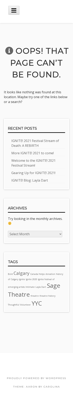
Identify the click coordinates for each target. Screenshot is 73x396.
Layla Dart (40, 287)
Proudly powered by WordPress (36, 378)
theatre (35, 295)
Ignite (22, 279)
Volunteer (25, 304)
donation (50, 274)
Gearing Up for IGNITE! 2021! (33, 173)
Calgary (21, 273)
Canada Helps (37, 274)
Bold (10, 274)
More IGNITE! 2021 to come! (32, 153)
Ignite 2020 (31, 279)
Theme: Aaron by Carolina (36, 386)
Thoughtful (13, 304)
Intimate (30, 287)
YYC (37, 303)
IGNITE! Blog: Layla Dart (29, 180)
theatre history (47, 295)
